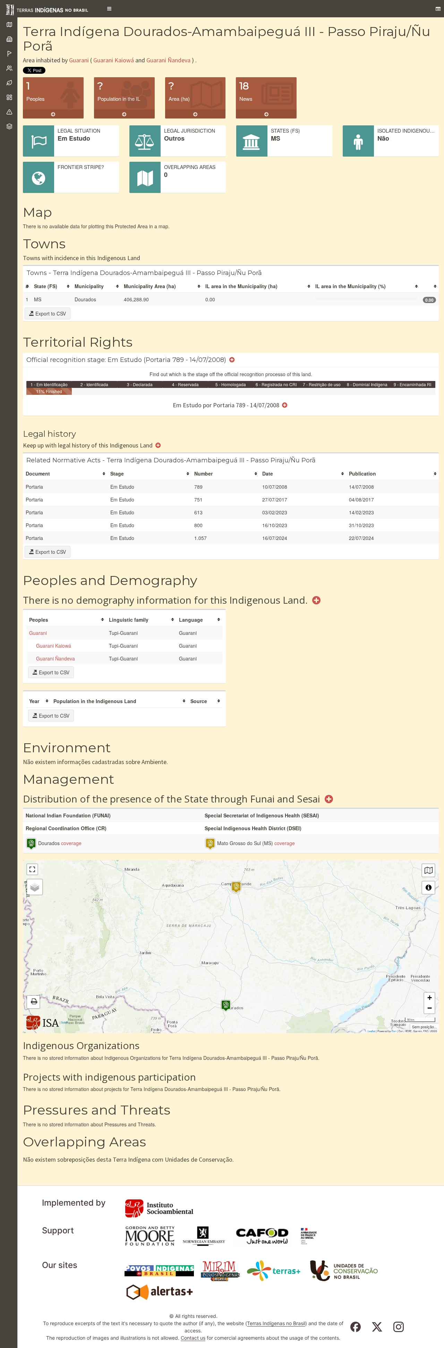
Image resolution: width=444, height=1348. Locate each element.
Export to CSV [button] (50, 313)
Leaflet (371, 1031)
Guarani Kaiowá (113, 60)
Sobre (64, 1022)
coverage (71, 843)
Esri (394, 1031)
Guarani (79, 60)
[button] (109, 8)
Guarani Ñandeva (168, 60)
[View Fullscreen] (32, 869)
